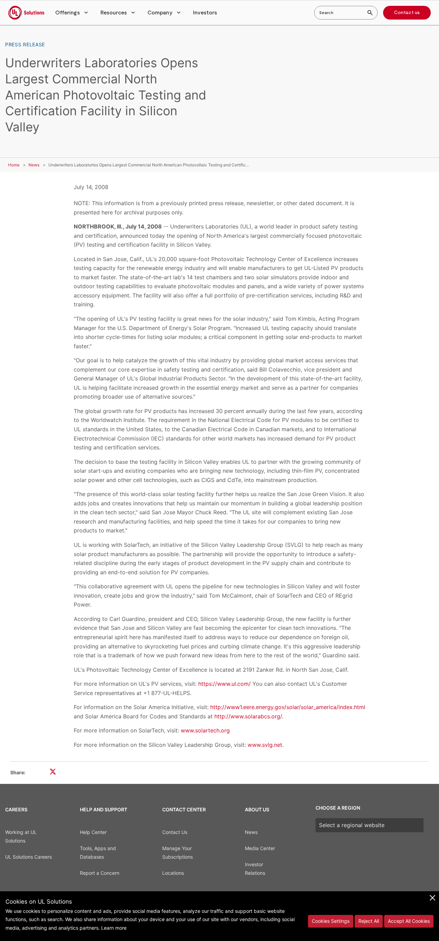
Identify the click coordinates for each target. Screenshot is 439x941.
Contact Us (174, 832)
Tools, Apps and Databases (98, 852)
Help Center (93, 832)
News (33, 164)
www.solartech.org (205, 730)
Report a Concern (99, 873)
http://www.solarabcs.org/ (248, 716)
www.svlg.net (265, 744)
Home (14, 164)
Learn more (114, 928)
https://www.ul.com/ (224, 683)
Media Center (260, 848)
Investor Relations (255, 868)
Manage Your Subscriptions (177, 852)
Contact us (407, 12)
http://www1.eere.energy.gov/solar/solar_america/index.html (287, 707)
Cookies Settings (330, 921)
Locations (173, 873)
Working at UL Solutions (21, 836)
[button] (72, 13)
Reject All (368, 921)
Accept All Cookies (409, 921)
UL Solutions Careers (28, 857)
